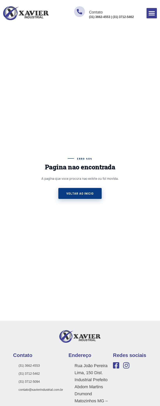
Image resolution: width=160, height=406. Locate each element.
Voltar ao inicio (80, 193)
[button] (152, 13)
